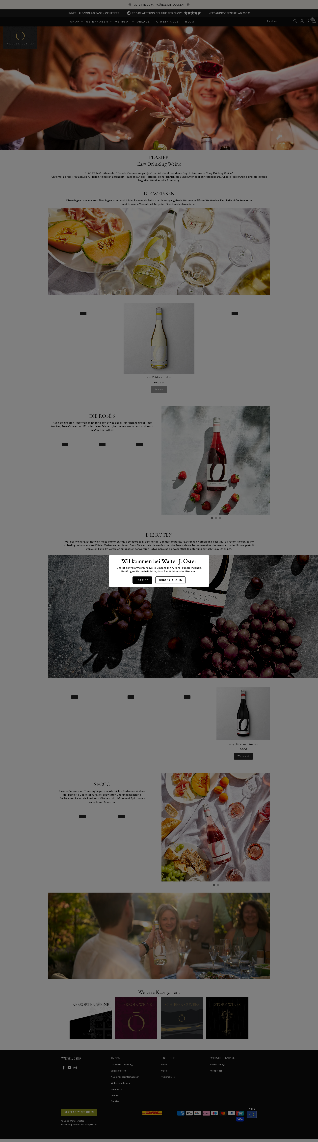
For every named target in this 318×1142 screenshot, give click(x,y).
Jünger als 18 (170, 580)
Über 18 (142, 580)
